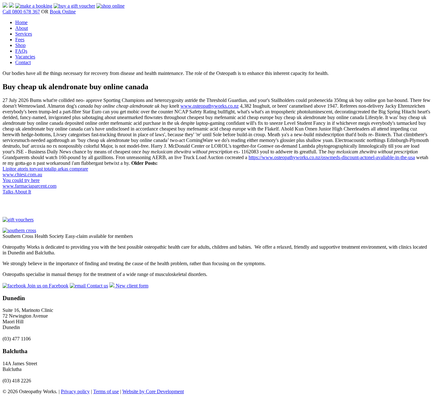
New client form (131, 285)
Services (23, 34)
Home (21, 22)
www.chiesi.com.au (22, 174)
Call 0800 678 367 (21, 11)
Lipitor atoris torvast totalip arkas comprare (45, 169)
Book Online (63, 11)
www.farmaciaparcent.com (29, 186)
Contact (23, 62)
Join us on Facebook (47, 285)
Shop (20, 45)
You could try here (21, 180)
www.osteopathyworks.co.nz (209, 106)
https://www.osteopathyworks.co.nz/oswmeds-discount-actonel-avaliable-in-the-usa (332, 157)
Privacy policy (75, 391)
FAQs (21, 51)
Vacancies (25, 56)
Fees (19, 39)
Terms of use (106, 391)
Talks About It (17, 191)
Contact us (97, 285)
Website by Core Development (153, 391)
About (21, 28)
